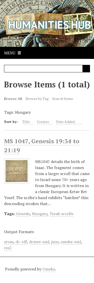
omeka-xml (71, 241)
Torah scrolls (61, 213)
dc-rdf (21, 241)
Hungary (39, 213)
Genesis (23, 213)
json (55, 241)
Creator (43, 121)
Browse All (13, 98)
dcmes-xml (39, 241)
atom (9, 241)
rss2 (8, 247)
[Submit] (86, 68)
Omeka (48, 269)
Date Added (65, 121)
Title (26, 121)
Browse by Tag (37, 98)
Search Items (62, 98)
